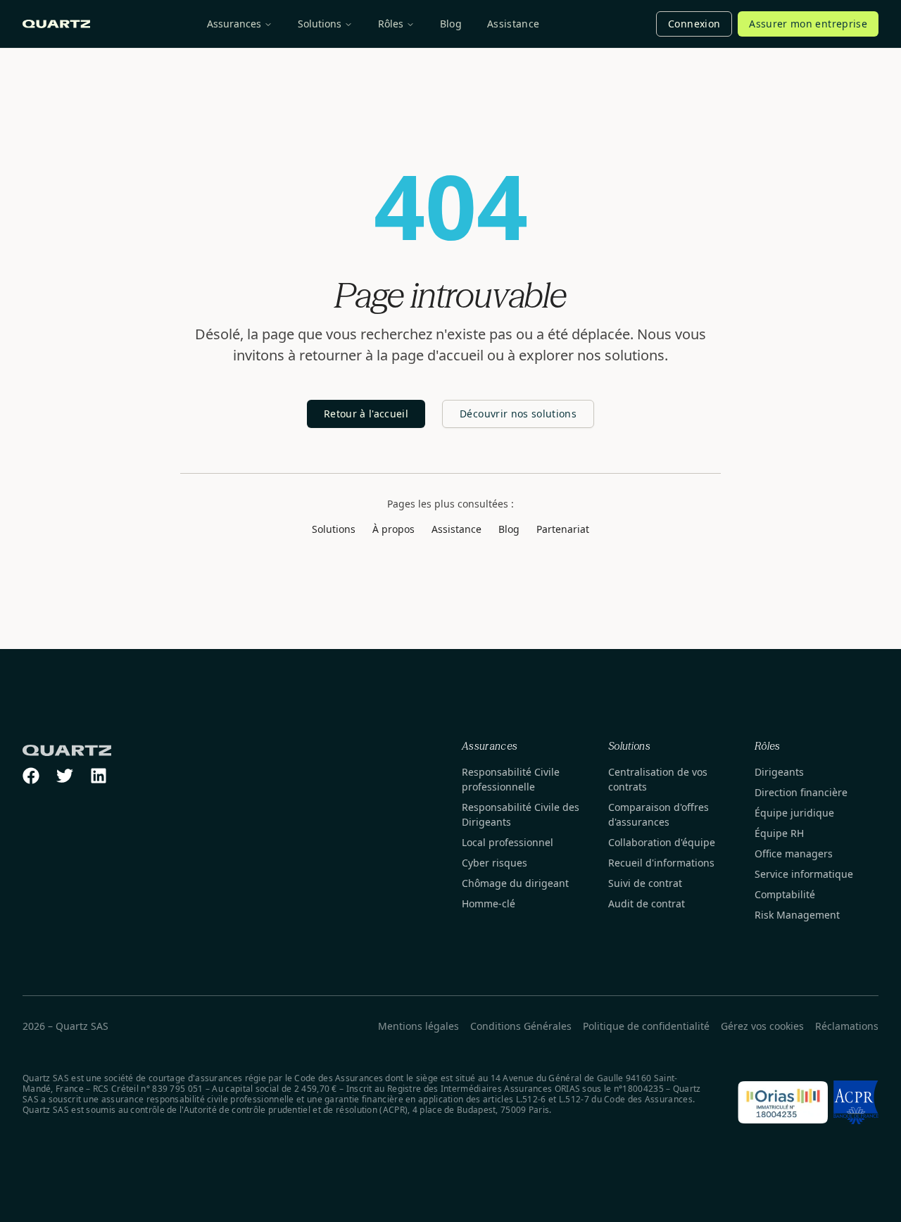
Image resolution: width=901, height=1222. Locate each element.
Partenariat (562, 529)
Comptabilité (785, 894)
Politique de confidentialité (646, 1026)
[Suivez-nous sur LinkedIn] (98, 775)
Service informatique (804, 874)
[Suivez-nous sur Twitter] (64, 775)
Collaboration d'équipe (661, 842)
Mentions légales (418, 1026)
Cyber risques (494, 862)
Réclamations (846, 1026)
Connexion (694, 23)
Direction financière (801, 792)
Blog (451, 23)
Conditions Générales (521, 1026)
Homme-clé (488, 903)
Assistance (513, 23)
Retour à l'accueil (366, 413)
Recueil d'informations (661, 862)
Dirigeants (779, 772)
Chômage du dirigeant (515, 883)
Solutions (319, 23)
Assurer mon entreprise (808, 23)
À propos (393, 529)
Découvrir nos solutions (518, 413)
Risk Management (797, 914)
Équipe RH (779, 833)
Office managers (794, 853)
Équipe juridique (794, 812)
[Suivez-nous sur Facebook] (31, 775)
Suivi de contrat (645, 883)
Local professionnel (507, 842)
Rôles (390, 23)
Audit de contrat (646, 903)
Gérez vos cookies (762, 1026)
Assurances (234, 23)
